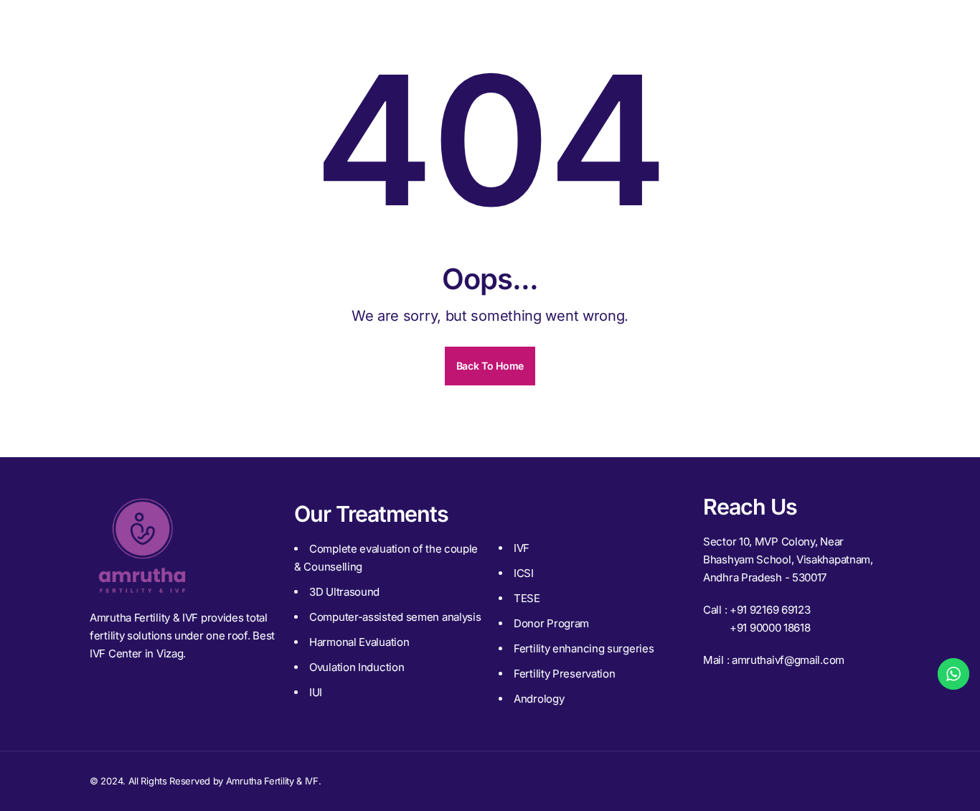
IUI (315, 692)
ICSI (524, 573)
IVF (521, 548)
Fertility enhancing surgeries (584, 648)
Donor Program (551, 623)
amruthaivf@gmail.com (788, 660)
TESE (527, 598)
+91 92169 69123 (770, 610)
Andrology (539, 698)
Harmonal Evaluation (359, 642)
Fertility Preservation (564, 673)
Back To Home (490, 366)
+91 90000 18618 (770, 627)
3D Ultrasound (344, 592)
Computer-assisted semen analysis (395, 617)
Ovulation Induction (356, 667)
